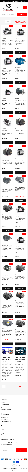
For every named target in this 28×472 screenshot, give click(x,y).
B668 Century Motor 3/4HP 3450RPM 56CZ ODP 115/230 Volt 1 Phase (7, 102)
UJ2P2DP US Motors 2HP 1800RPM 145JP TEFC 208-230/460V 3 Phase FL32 (7, 277)
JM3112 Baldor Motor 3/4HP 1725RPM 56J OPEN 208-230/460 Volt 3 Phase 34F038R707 (20, 190)
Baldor (16, 185)
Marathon (17, 98)
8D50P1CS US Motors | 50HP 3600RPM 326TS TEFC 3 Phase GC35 (7, 162)
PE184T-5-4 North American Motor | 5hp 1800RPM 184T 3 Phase (20, 71)
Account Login (5, 417)
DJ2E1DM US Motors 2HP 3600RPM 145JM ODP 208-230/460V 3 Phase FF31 (7, 305)
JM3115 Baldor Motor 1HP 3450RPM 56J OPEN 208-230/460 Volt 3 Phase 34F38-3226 (7, 333)
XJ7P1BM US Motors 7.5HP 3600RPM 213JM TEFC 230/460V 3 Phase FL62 (7, 189)
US (15, 128)
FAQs (2, 435)
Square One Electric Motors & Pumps (13, 468)
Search (22, 14)
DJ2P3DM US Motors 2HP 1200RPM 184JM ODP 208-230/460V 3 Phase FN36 (20, 278)
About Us (3, 429)
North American (18, 67)
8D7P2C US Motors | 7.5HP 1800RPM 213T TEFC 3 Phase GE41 (20, 132)
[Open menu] (25, 7)
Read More (5, 380)
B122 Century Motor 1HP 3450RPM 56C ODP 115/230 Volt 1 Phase (7, 72)
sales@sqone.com (6, 409)
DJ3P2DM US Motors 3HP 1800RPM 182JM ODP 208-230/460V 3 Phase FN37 (7, 218)
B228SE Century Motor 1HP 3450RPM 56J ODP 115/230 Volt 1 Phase (7, 132)
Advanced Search (6, 421)
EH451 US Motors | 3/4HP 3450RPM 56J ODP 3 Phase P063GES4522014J (20, 304)
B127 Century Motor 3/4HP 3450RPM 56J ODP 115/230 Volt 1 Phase (20, 162)
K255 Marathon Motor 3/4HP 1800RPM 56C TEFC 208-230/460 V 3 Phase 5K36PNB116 (20, 102)
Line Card (3, 431)
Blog (2, 433)
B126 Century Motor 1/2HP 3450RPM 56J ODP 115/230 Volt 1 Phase (20, 42)
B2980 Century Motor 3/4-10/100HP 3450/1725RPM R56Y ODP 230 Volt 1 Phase (7, 42)
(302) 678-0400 (5, 404)
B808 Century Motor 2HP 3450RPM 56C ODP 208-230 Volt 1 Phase (20, 220)
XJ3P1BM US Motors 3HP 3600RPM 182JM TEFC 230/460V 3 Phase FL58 (7, 247)
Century (4, 38)
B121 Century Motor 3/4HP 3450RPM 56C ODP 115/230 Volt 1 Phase (20, 250)
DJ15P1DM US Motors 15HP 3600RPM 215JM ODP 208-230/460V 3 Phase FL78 (20, 333)
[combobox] (14, 14)
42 (20, 386)
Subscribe (21, 450)
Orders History (5, 419)
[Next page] (24, 386)
